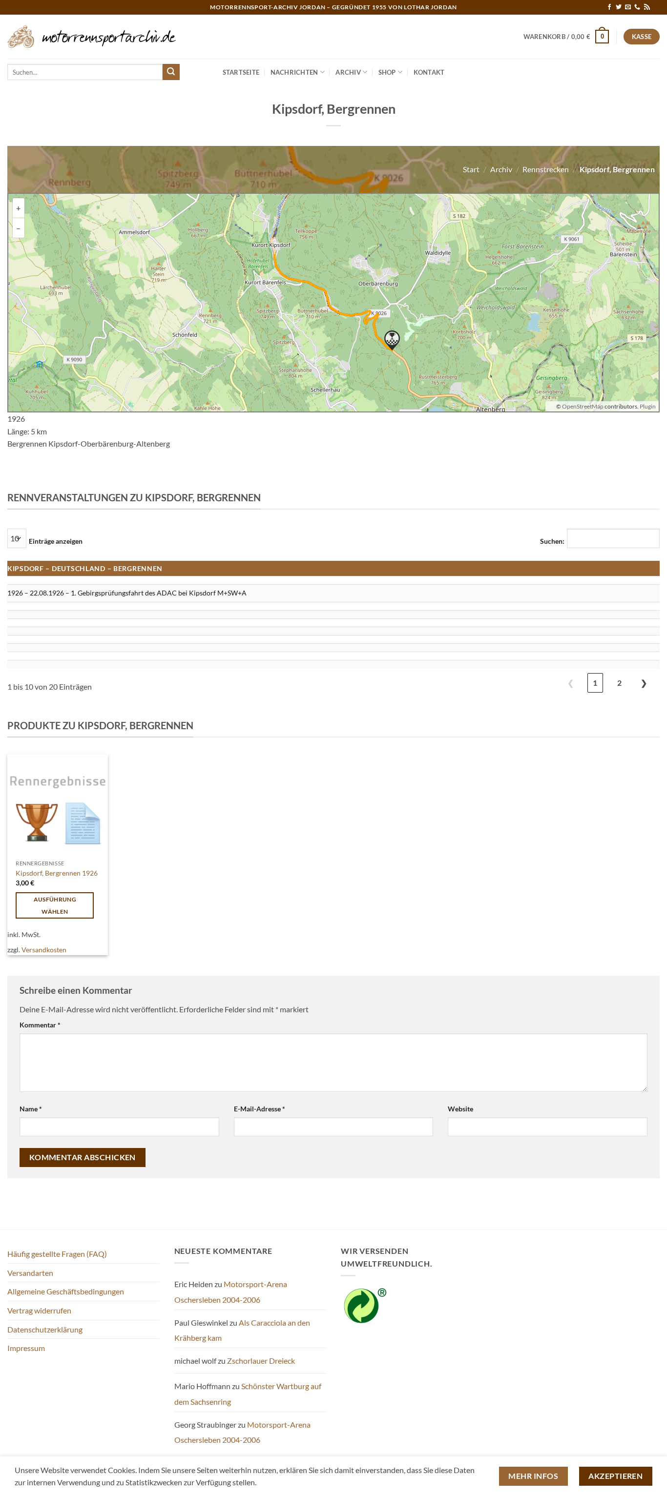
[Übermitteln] (171, 72)
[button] (566, 36)
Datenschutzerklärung (45, 1329)
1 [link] (595, 682)
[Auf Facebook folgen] (609, 7)
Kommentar (40, 1025)
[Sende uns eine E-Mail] (628, 7)
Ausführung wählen (55, 905)
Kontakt (429, 72)
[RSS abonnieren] (647, 7)
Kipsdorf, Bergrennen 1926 (57, 873)
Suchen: (552, 541)
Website (460, 1109)
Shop (387, 72)
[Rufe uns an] (637, 7)
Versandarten (30, 1272)
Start (471, 169)
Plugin (647, 406)
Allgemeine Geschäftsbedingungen (65, 1291)
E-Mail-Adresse (259, 1109)
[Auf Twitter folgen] (619, 7)
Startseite (241, 72)
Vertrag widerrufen (39, 1310)
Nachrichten (294, 72)
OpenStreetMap (583, 406)
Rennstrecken (545, 169)
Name (31, 1109)
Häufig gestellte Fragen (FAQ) (57, 1253)
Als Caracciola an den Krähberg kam (242, 1330)
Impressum (26, 1348)
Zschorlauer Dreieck (261, 1360)
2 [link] (619, 682)
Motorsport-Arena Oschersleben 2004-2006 (230, 1291)
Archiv (348, 72)
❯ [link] (644, 682)
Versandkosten (43, 949)
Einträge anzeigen (56, 541)
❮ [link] (570, 682)
